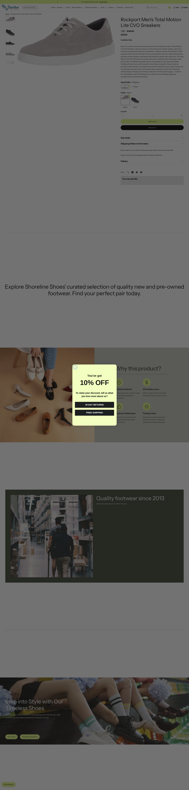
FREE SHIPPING (94, 412)
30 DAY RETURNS (94, 405)
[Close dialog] (75, 367)
